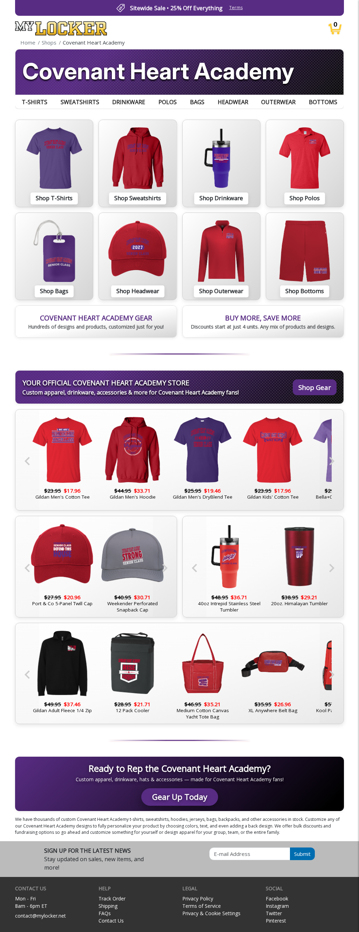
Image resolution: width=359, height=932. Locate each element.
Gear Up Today (179, 796)
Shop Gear (314, 387)
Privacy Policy (197, 898)
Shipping (108, 906)
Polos (167, 102)
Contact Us (111, 920)
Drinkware (128, 102)
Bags (197, 102)
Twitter (274, 913)
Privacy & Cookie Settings (211, 913)
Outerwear (278, 102)
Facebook (277, 898)
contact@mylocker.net (40, 915)
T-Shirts (34, 102)
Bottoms (323, 102)
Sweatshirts (80, 102)
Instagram (277, 906)
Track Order (112, 898)
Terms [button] (236, 8)
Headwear (233, 102)
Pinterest (276, 920)
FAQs (105, 913)
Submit (302, 853)
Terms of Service (201, 906)
